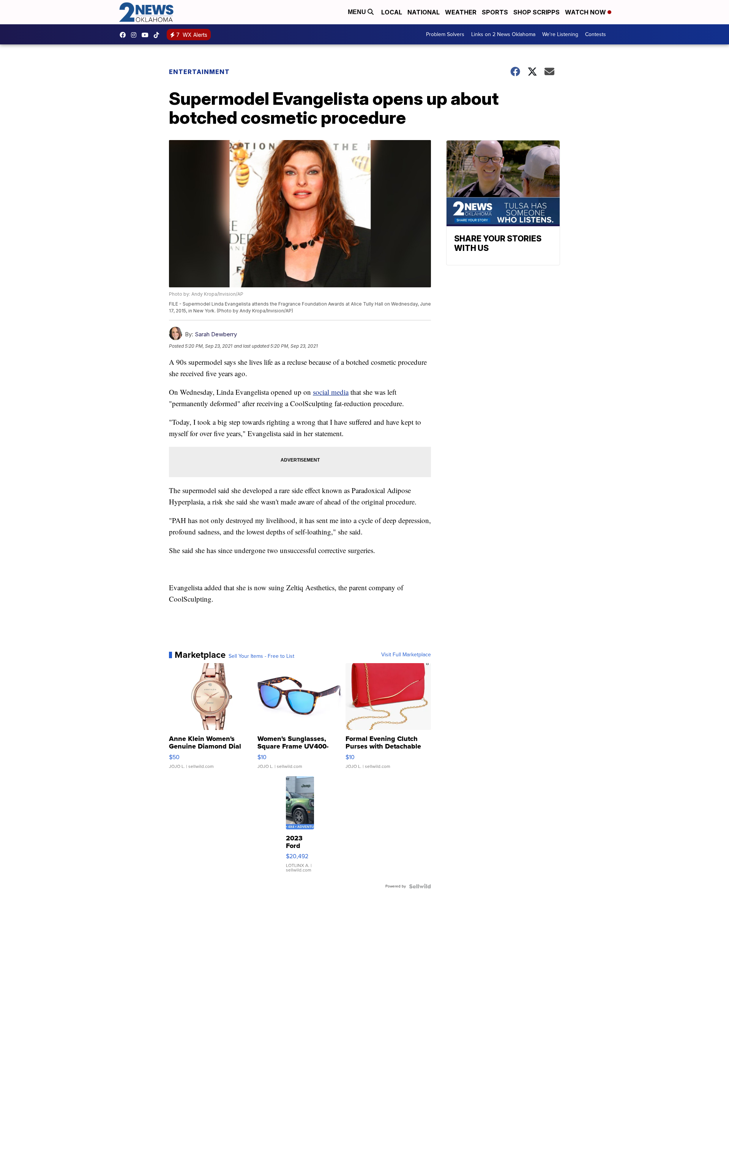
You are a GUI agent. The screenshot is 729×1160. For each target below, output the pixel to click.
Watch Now (586, 12)
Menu (358, 12)
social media (331, 392)
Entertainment (199, 72)
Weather (461, 12)
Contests (595, 34)
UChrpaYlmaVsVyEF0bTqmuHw (147, 35)
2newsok (135, 35)
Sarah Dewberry (216, 334)
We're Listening (560, 34)
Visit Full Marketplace (406, 654)
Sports (495, 12)
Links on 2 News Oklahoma (503, 34)
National (423, 12)
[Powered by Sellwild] (420, 886)
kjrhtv (124, 35)
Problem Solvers (445, 34)
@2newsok (158, 35)
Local (391, 12)
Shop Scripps (536, 12)
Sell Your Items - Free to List (261, 656)
